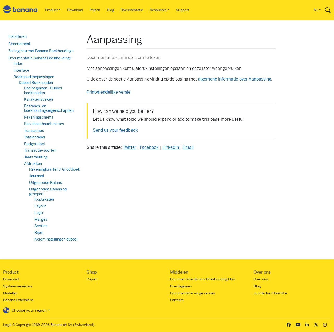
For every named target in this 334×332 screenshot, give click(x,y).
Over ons (261, 279)
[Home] (20, 10)
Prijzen (95, 10)
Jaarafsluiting (35, 157)
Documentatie (132, 10)
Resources (158, 10)
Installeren (17, 36)
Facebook (149, 147)
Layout (40, 206)
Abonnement (19, 43)
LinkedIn (170, 147)
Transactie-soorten (40, 150)
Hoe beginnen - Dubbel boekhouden (43, 90)
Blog (110, 10)
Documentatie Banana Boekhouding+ (40, 58)
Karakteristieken (38, 99)
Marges (40, 219)
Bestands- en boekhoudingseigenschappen (49, 108)
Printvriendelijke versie (108, 92)
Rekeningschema (38, 117)
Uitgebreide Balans (45, 182)
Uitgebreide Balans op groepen (48, 191)
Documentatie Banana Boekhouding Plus (202, 279)
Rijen (38, 232)
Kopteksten (44, 199)
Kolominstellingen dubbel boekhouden (56, 241)
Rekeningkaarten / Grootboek (54, 169)
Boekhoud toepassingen (34, 77)
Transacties (34, 130)
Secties (40, 226)
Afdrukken (33, 163)
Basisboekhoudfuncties (44, 123)
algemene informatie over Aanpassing (234, 79)
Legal (7, 325)
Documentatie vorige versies (192, 293)
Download (75, 10)
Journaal (36, 176)
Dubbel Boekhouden (36, 82)
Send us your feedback (115, 130)
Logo (38, 212)
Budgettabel (34, 144)
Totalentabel (34, 137)
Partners (177, 300)
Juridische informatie (270, 293)
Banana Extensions (18, 300)
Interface (21, 70)
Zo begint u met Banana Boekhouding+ (41, 50)
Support (182, 10)
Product (51, 10)
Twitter (129, 147)
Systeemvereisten (17, 286)
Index (18, 63)
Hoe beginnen (181, 286)
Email (188, 147)
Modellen (10, 293)
